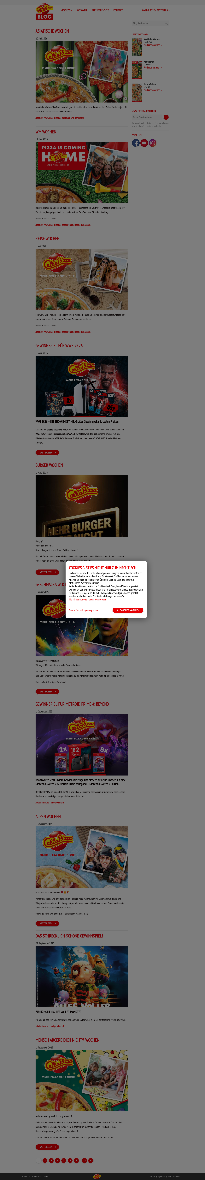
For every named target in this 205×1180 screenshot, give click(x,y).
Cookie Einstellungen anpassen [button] (83, 610)
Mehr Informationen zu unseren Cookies (87, 599)
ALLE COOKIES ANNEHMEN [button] (128, 610)
